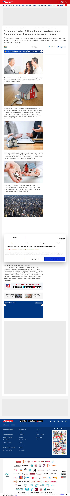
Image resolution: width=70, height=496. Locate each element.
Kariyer (38, 439)
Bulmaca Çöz (22, 429)
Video (20, 442)
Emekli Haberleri (7, 442)
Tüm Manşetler (39, 302)
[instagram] (62, 421)
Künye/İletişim (39, 437)
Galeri (20, 447)
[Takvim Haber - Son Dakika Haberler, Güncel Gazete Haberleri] (8, 2)
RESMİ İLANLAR (52, 5)
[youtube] (58, 421)
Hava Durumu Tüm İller (9, 447)
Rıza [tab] (12, 243)
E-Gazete (21, 450)
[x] (54, 421)
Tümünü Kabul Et (55, 259)
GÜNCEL (13, 5)
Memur (21, 437)
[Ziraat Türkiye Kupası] (66, 5)
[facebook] (50, 421)
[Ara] (66, 2)
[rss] (66, 421)
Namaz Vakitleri (7, 445)
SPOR (23, 5)
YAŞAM (38, 5)
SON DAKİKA (6, 5)
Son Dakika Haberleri (8, 429)
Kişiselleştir (34, 259)
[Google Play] (32, 421)
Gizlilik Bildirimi (40, 434)
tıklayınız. (15, 495)
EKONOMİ (18, 5)
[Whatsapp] (61, 47)
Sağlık (21, 432)
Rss (37, 432)
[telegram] (58, 47)
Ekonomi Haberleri (12, 27)
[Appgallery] (39, 421)
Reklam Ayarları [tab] (42, 243)
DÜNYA (34, 5)
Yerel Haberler (23, 439)
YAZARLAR (44, 5)
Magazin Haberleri (7, 437)
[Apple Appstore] (23, 421)
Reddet (15, 237)
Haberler (5, 27)
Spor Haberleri (6, 439)
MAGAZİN (28, 5)
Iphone (37, 429)
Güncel (5, 432)
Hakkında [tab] (58, 243)
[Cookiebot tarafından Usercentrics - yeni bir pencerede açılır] (59, 239)
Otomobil (21, 445)
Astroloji (21, 434)
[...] (64, 47)
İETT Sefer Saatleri (8, 450)
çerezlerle (62, 494)
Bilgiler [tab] (27, 243)
